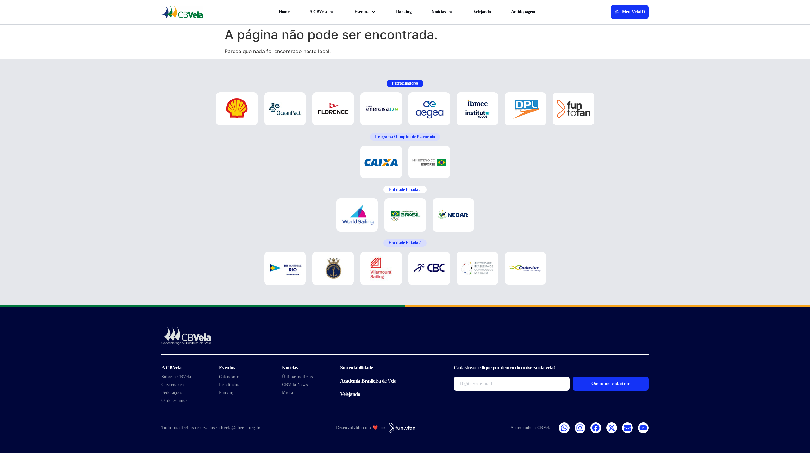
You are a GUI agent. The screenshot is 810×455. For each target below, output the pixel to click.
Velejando (482, 11)
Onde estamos (174, 400)
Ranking (403, 11)
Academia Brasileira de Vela (368, 381)
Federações (171, 392)
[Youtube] (643, 427)
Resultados (229, 384)
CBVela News (295, 384)
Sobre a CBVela (176, 376)
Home (284, 11)
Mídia (287, 392)
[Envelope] (627, 427)
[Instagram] (580, 427)
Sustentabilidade (356, 367)
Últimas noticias (297, 376)
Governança (172, 384)
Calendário (229, 376)
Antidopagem (523, 11)
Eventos (361, 11)
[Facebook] (595, 427)
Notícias (439, 11)
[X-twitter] (611, 427)
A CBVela (318, 11)
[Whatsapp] (564, 427)
